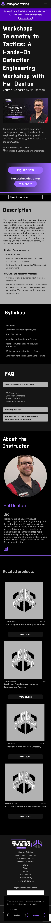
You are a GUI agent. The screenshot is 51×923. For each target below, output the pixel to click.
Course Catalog (25, 852)
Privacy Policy (25, 878)
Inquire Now (25, 170)
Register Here (25, 18)
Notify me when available (25, 184)
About (25, 868)
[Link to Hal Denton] (25, 476)
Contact (25, 871)
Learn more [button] (12, 909)
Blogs (25, 865)
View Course (25, 634)
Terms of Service (25, 881)
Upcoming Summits (26, 862)
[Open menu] (45, 4)
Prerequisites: (13, 409)
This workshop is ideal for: (19, 384)
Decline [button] (17, 915)
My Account (25, 874)
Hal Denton (37, 89)
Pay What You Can (25, 858)
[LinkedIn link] (6, 548)
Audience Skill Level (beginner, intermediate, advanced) (21, 417)
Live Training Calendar (25, 855)
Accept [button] (36, 915)
